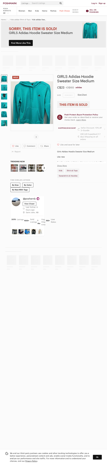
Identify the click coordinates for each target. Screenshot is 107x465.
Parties (53, 11)
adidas (79, 87)
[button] (26, 3)
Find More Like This (21, 43)
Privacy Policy (31, 461)
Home (44, 11)
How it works (75, 11)
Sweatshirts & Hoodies (68, 176)
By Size (15, 185)
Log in (94, 3)
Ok (97, 457)
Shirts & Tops (72, 170)
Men (30, 11)
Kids (37, 11)
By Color (28, 185)
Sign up (102, 3)
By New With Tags (20, 190)
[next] (36, 136)
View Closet (29, 204)
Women (22, 11)
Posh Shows (65, 11)
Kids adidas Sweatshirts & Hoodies (39, 20)
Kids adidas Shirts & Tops (20, 20)
